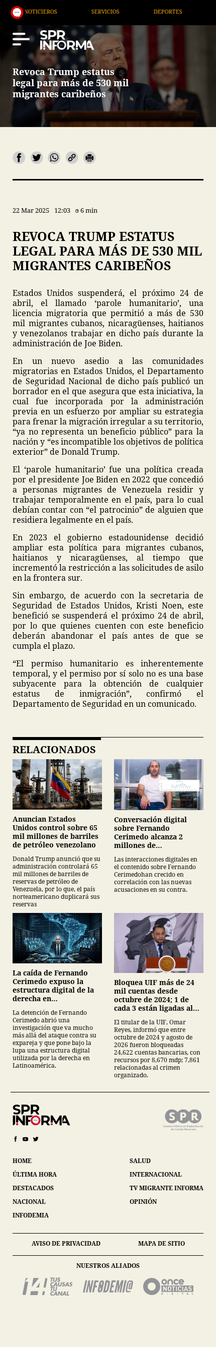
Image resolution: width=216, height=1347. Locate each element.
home (22, 1160)
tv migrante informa (166, 1188)
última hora (35, 1174)
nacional (29, 1201)
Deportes (135, 11)
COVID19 (194, 11)
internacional (156, 1174)
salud (140, 1160)
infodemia (31, 1215)
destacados (33, 1188)
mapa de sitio (161, 1243)
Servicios (72, 11)
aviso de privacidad (66, 1243)
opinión (143, 1201)
